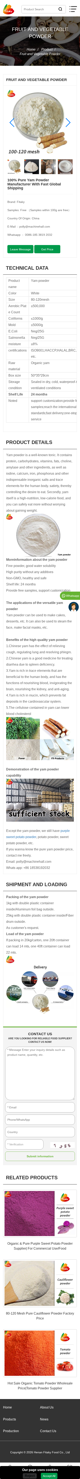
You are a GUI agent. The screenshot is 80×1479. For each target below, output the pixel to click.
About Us (47, 1407)
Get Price (47, 249)
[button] (12, 122)
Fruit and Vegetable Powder (40, 54)
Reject (30, 1476)
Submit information (40, 1156)
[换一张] (62, 1145)
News (44, 1419)
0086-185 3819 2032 (38, 234)
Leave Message (20, 249)
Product (47, 49)
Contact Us (48, 1431)
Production (11, 1431)
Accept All (49, 1476)
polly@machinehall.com (34, 226)
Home (31, 49)
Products (9, 1419)
